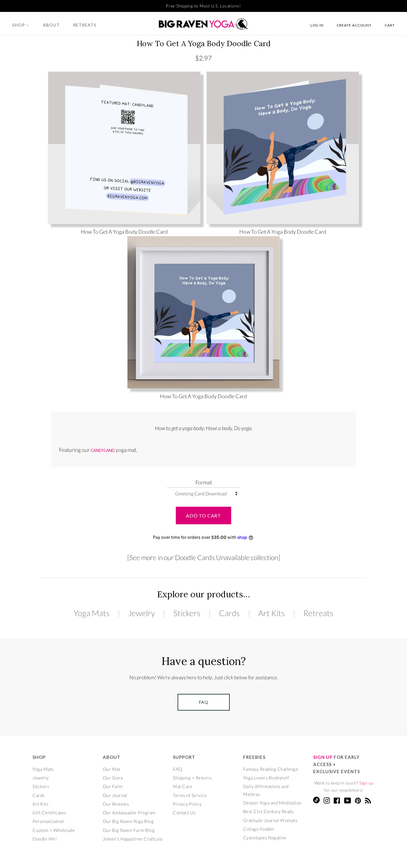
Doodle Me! (44, 838)
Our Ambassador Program (129, 812)
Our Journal (115, 795)
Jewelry (141, 613)
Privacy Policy (187, 804)
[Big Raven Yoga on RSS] (368, 801)
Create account (354, 25)
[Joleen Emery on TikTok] (316, 801)
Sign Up (323, 757)
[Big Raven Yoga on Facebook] (337, 801)
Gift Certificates (49, 812)
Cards (229, 613)
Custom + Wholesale (53, 830)
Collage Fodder (259, 829)
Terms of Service (190, 795)
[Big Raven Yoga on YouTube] (347, 801)
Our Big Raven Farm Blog (129, 830)
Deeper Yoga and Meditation (272, 802)
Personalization (48, 821)
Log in (317, 25)
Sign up (366, 782)
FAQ (177, 769)
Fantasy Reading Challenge (271, 769)
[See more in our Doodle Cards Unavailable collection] (203, 557)
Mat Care (182, 786)
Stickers (187, 613)
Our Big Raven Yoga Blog (128, 821)
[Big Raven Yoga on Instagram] (326, 801)
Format (203, 482)
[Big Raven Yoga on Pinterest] (358, 801)
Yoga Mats (92, 613)
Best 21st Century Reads (268, 811)
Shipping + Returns (192, 777)
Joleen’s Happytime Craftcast (133, 838)
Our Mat (111, 769)
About (51, 24)
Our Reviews (116, 804)
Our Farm (113, 786)
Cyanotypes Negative (265, 837)
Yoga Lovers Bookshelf (266, 777)
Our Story (113, 777)
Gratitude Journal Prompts (270, 820)
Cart (390, 25)
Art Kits (271, 613)
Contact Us (184, 812)
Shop (19, 24)
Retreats (85, 24)
